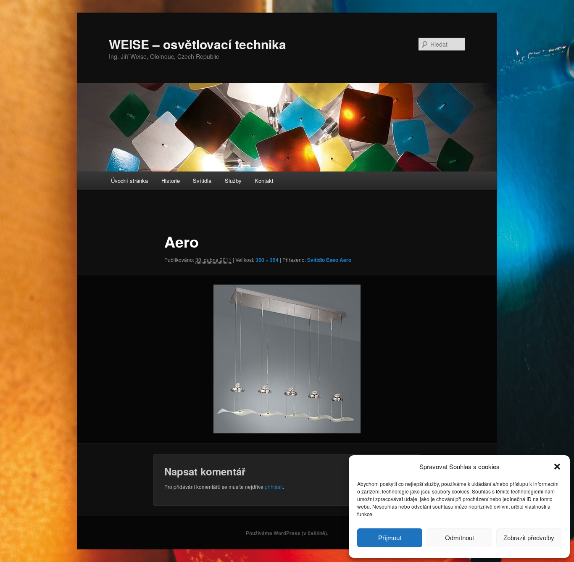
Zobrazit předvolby (528, 537)
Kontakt (264, 181)
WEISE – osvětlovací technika (197, 44)
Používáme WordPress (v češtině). (287, 533)
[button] (557, 466)
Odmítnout (459, 537)
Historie (170, 181)
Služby (233, 181)
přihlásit (274, 486)
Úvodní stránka (129, 181)
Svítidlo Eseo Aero (329, 260)
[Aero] (287, 359)
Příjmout (389, 537)
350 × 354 (267, 260)
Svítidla (202, 181)
